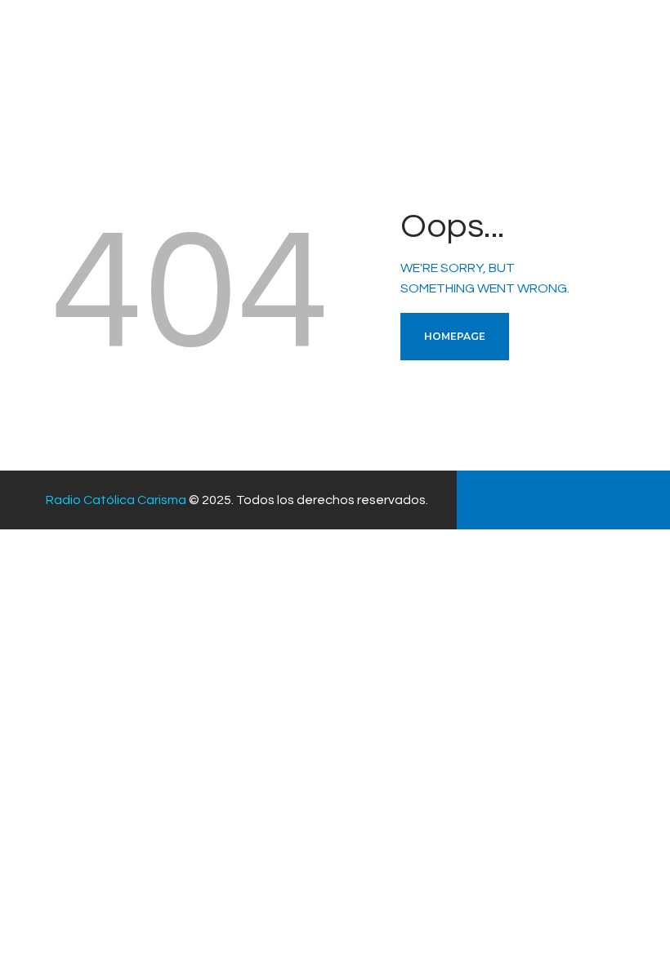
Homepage (454, 336)
